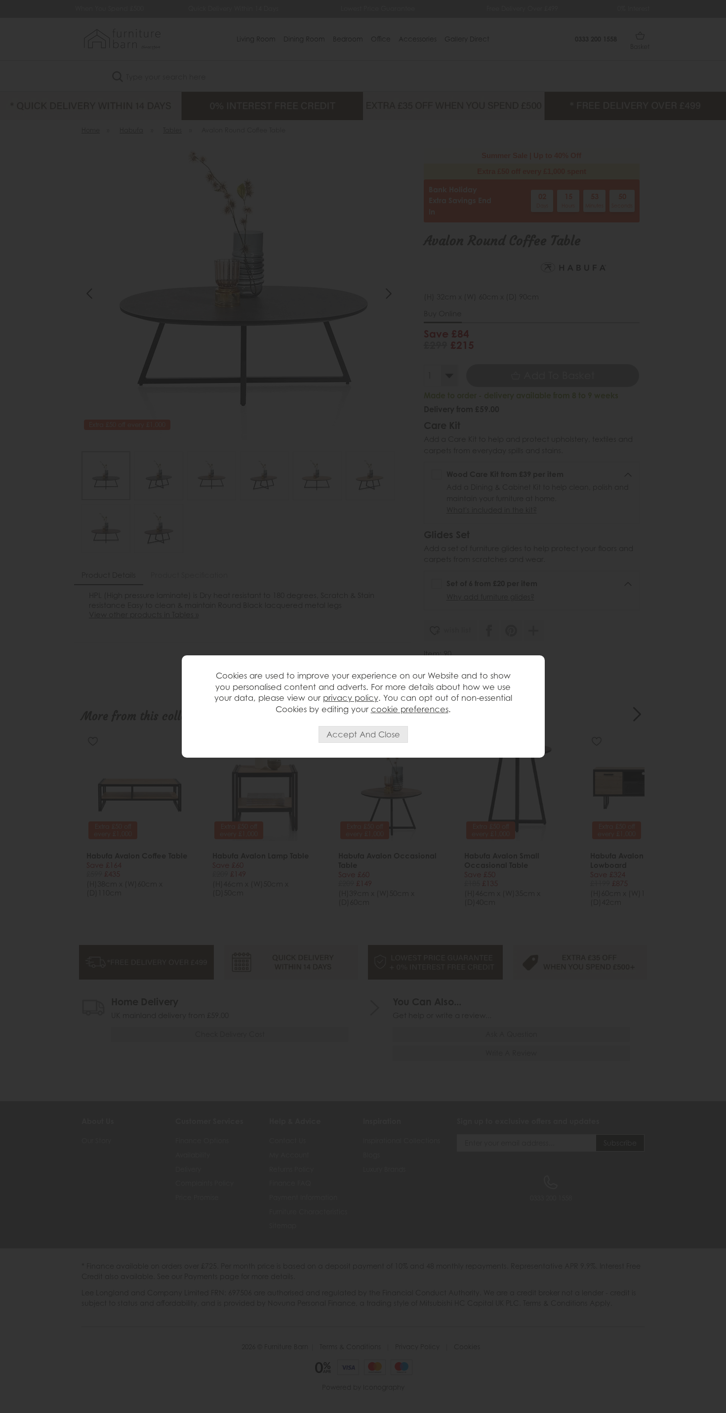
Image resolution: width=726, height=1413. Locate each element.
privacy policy (350, 698)
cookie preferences (409, 709)
